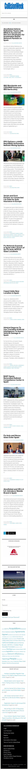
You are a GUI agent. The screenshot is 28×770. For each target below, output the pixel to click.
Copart (11, 319)
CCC (13, 644)
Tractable (16, 368)
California (5, 642)
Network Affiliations (15, 654)
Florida (21, 649)
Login (5, 728)
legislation (9, 651)
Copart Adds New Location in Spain (11, 292)
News (10, 74)
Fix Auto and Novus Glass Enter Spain (12, 436)
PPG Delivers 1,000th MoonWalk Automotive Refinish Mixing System (14, 143)
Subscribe (4, 617)
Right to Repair (10, 661)
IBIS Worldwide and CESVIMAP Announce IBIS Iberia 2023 (13, 87)
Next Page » (12, 533)
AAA (3, 628)
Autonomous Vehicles (12, 638)
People (13, 658)
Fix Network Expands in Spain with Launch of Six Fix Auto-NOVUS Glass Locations (14, 248)
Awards (19, 638)
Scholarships (16, 661)
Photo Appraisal (7, 368)
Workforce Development (13, 663)
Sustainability (18, 77)
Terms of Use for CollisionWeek (12, 742)
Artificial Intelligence (12, 366)
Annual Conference (15, 634)
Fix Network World (14, 281)
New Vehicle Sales (9, 656)
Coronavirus (17, 647)
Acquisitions (15, 628)
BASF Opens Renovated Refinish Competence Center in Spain (14, 379)
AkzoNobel (6, 77)
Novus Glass (12, 283)
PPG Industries (13, 187)
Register (6, 735)
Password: (5, 605)
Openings (19, 319)
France (15, 234)
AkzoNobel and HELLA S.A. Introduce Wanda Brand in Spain (14, 491)
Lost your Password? (13, 617)
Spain (13, 77)
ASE (20, 634)
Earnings (9, 649)
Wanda (5, 524)
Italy (23, 234)
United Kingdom (15, 236)
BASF (11, 426)
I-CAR (24, 649)
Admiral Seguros (14, 365)
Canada (11, 642)
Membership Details (9, 733)
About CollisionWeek (9, 748)
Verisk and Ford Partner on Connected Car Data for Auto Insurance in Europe (13, 198)
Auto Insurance (9, 636)
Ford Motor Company (8, 234)
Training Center (7, 427)
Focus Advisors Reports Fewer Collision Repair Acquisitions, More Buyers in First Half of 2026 (14, 718)
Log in (18, 766)
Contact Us (6, 750)
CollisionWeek (14, 6)
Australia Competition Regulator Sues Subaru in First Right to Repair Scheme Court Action (14, 675)
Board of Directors (14, 640)
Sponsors (6, 737)
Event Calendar (8, 754)
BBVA (10, 77)
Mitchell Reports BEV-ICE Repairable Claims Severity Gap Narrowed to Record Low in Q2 (13, 710)
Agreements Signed (14, 76)
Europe (21, 233)
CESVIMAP (12, 133)
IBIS (15, 133)
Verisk (13, 237)
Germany (19, 234)
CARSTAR (9, 644)
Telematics (8, 236)
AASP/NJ (6, 629)
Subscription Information (10, 740)
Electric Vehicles (16, 649)
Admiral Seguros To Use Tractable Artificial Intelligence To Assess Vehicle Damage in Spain (14, 331)
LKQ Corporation (16, 651)
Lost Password (7, 730)
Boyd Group (22, 640)
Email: (3, 599)
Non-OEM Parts (16, 656)
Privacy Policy (7, 752)
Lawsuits (4, 651)
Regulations (4, 661)
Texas (20, 661)
